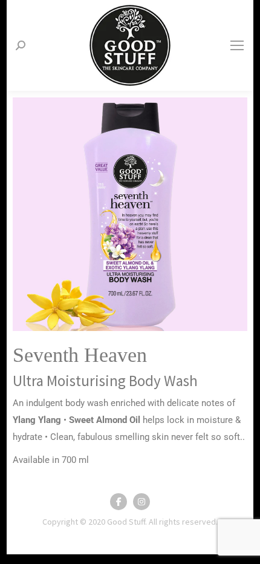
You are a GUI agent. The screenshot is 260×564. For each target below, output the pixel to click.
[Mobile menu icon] (237, 45)
